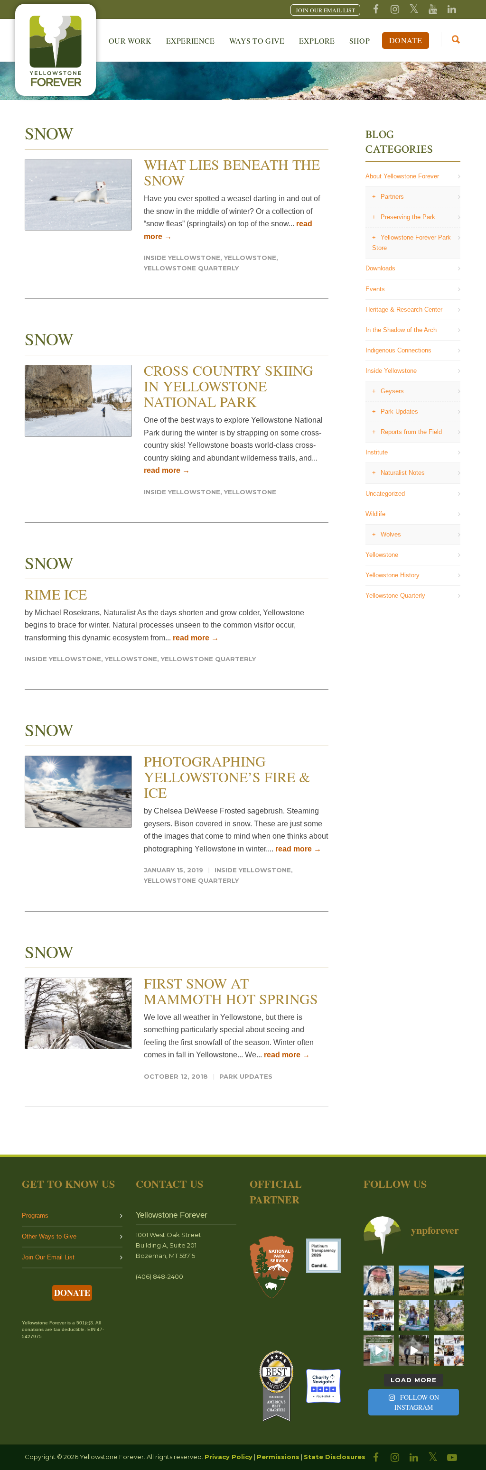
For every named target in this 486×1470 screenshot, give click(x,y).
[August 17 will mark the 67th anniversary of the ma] (449, 1281)
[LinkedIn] (413, 1457)
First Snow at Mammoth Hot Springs (231, 990)
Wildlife (375, 514)
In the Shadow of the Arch (401, 329)
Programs (35, 1215)
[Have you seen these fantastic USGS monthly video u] (414, 1350)
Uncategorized (385, 493)
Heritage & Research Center (403, 309)
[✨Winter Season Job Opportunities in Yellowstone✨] (449, 1350)
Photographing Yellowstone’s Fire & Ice (227, 776)
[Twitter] (413, 9)
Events (375, 289)
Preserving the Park (408, 217)
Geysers (392, 391)
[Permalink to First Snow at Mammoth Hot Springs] (78, 1013)
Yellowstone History (392, 575)
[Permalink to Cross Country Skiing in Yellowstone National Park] (78, 400)
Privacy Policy (228, 1457)
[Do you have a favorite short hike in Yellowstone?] (449, 1315)
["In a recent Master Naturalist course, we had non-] (379, 1281)
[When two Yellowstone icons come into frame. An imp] (414, 1281)
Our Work (130, 41)
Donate (405, 40)
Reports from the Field (411, 431)
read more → (167, 470)
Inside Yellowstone (182, 257)
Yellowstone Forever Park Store (411, 242)
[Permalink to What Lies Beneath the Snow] (78, 194)
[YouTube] (432, 9)
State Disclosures (334, 1457)
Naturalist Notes (403, 472)
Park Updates (245, 1076)
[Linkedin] (451, 9)
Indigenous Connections (398, 350)
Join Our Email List (48, 1257)
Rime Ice (56, 593)
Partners (392, 196)
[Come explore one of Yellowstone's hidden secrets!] (379, 1350)
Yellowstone (250, 257)
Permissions (278, 1457)
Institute (376, 452)
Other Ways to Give (49, 1236)
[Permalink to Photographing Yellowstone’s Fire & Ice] (78, 791)
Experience (190, 41)
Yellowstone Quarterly (191, 268)
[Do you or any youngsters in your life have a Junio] (414, 1315)
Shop (359, 41)
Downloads (380, 268)
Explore (317, 41)
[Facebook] (375, 9)
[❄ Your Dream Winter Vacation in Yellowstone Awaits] (379, 1315)
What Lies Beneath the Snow (232, 172)
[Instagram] (394, 9)
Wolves (391, 534)
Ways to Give (257, 41)
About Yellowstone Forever (402, 176)
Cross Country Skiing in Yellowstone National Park (228, 386)
